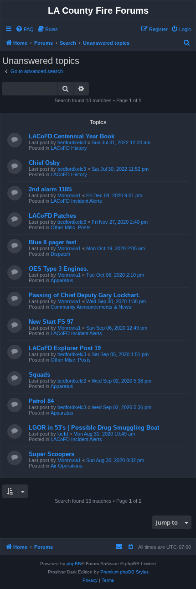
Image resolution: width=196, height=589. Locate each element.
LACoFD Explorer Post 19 (65, 348)
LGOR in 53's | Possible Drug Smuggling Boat (94, 427)
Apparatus (62, 280)
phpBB (74, 563)
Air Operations (67, 465)
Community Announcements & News (91, 307)
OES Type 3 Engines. (58, 268)
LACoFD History (69, 148)
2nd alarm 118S (50, 189)
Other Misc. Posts (71, 227)
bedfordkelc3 (71, 142)
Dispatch (60, 254)
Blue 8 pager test (52, 242)
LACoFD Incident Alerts (76, 201)
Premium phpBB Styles (124, 571)
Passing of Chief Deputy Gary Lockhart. (84, 295)
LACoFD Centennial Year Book (71, 136)
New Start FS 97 (51, 321)
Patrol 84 (41, 401)
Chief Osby (44, 162)
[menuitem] (24, 29)
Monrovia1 (69, 195)
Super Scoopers (51, 454)
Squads (39, 374)
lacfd (62, 433)
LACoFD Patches (52, 215)
